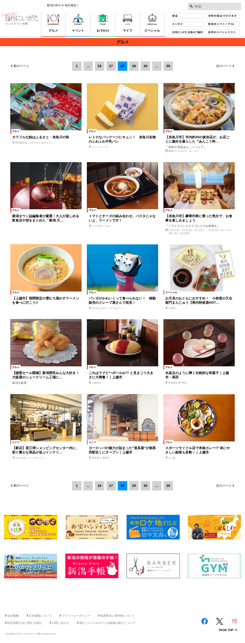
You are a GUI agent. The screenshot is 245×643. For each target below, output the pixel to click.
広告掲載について (40, 615)
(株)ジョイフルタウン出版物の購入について (107, 623)
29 (134, 66)
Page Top (226, 630)
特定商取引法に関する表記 (24, 623)
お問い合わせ (60, 623)
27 (111, 66)
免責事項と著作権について (117, 615)
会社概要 (13, 615)
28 (122, 66)
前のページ (21, 66)
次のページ (224, 66)
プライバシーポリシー (76, 615)
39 (168, 66)
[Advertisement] (122, 594)
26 (99, 66)
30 (145, 66)
